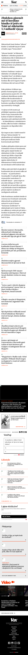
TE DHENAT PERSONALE (14, 647)
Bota (14, 636)
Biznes (14, 631)
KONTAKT (14, 646)
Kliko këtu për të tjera (19, 426)
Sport (14, 639)
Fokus (14, 628)
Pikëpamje (14, 633)
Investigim (14, 630)
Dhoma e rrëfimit (14, 634)
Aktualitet (14, 627)
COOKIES (14, 649)
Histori (14, 637)
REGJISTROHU (6, 516)
